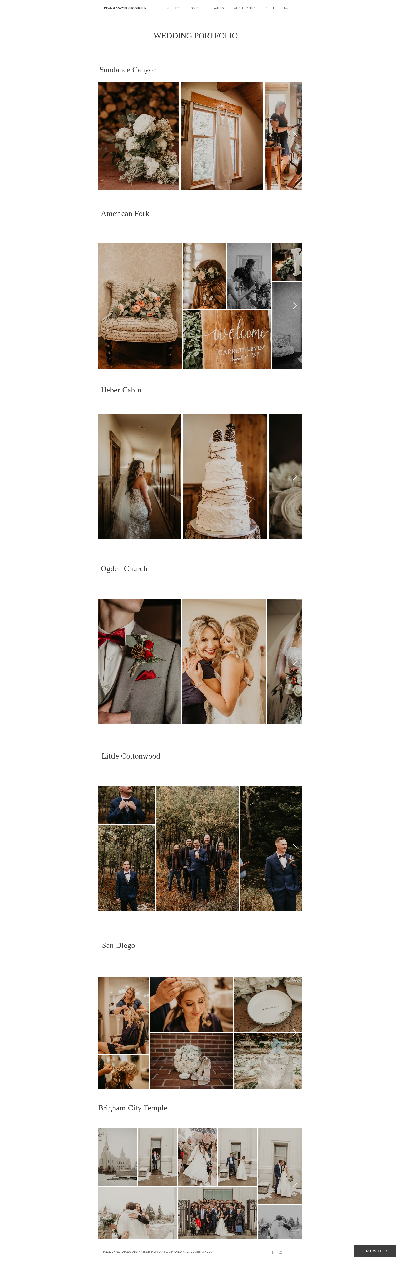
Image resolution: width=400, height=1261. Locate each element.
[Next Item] (294, 136)
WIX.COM (207, 1251)
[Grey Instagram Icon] (281, 1252)
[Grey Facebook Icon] (273, 1252)
